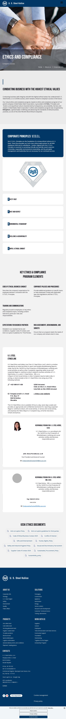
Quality (5, 606)
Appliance (37, 599)
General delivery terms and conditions (13, 643)
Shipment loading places (10, 645)
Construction (38, 596)
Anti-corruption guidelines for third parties (45, 531)
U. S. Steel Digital (7, 599)
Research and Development (42, 608)
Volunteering (38, 638)
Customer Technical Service (42, 611)
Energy (36, 604)
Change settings (33, 713)
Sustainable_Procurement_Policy (47, 551)
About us (48, 67)
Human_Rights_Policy (45, 541)
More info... (50, 708)
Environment (6, 604)
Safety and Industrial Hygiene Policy (18, 546)
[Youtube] (7, 695)
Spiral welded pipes (8, 638)
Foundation (38, 635)
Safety (4, 601)
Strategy (5, 596)
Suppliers (37, 623)
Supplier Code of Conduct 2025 (21, 551)
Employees (38, 628)
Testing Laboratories (40, 613)
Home (40, 67)
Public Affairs (6, 608)
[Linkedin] (4, 695)
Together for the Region (41, 640)
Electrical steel (7, 635)
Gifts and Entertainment (24, 541)
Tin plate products (8, 633)
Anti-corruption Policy (17, 531)
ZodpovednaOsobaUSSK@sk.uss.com (34, 461)
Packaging (37, 594)
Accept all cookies (33, 717)
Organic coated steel (8, 631)
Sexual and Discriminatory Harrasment (49, 546)
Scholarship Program (40, 643)
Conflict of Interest (50, 536)
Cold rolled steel (7, 626)
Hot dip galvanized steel (9, 628)
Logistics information (9, 640)
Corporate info (58, 67)
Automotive (38, 601)
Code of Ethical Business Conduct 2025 (25, 536)
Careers (37, 626)
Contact (5, 685)
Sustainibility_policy (34, 555)
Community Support (40, 633)
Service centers (39, 606)
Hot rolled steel (7, 623)
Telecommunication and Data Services (45, 631)
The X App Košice (16, 695)
